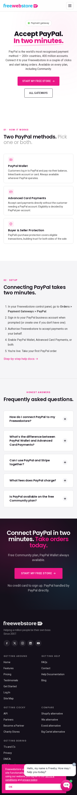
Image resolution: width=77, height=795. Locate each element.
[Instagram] (22, 643)
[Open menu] (69, 5)
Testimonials (11, 680)
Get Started (10, 686)
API (6, 713)
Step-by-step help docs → (21, 359)
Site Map (9, 698)
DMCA (7, 758)
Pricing (7, 674)
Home (7, 662)
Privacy (8, 752)
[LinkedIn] (30, 643)
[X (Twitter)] (14, 643)
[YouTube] (38, 643)
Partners (8, 719)
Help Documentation (52, 674)
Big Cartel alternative (53, 731)
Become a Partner (14, 725)
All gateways (38, 93)
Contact (45, 668)
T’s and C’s (9, 746)
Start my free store (36, 81)
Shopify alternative (52, 713)
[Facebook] (7, 643)
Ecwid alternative (51, 725)
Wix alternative (49, 719)
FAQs (44, 662)
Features (9, 668)
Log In (7, 692)
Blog (43, 680)
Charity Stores (12, 731)
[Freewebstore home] (21, 6)
